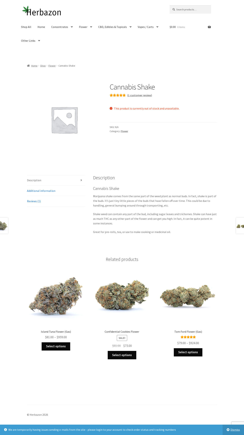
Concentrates (59, 27)
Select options (56, 346)
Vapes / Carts (146, 27)
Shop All (26, 27)
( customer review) (139, 95)
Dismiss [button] (235, 429)
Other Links (28, 40)
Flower (83, 27)
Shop (43, 65)
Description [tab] (34, 180)
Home (41, 27)
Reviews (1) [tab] (34, 201)
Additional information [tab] (41, 191)
